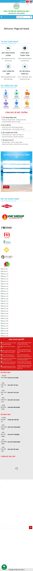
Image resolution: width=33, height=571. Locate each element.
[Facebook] (8, 500)
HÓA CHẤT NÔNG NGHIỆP (9, 558)
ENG (31, 3)
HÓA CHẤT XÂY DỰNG (8, 560)
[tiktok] (17, 500)
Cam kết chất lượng (7, 511)
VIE (27, 3)
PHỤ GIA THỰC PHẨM (8, 537)
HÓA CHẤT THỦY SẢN (8, 542)
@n (5, 497)
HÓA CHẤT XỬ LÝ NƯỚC (8, 545)
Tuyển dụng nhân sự (7, 518)
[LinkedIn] (11, 500)
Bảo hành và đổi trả (7, 513)
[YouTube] (14, 500)
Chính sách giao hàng (7, 516)
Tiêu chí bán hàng (6, 508)
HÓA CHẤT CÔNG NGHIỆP (9, 552)
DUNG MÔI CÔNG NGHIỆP (9, 547)
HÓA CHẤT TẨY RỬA (7, 540)
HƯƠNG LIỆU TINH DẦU (8, 550)
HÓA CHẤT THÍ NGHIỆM (8, 555)
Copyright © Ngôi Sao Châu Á (16, 569)
